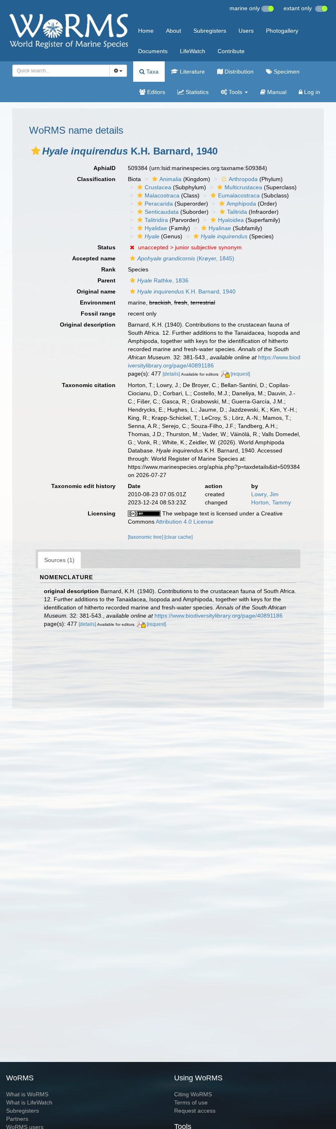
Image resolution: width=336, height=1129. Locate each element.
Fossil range (98, 313)
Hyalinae (220, 228)
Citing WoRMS (193, 1094)
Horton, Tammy (271, 502)
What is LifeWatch (29, 1102)
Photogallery (282, 30)
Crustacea (158, 187)
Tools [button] (235, 92)
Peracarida (159, 203)
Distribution (238, 71)
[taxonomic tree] (146, 537)
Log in (311, 92)
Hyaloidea (231, 220)
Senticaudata (162, 211)
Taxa (152, 71)
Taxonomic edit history (83, 486)
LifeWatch (192, 51)
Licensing (102, 513)
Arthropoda (243, 179)
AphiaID (104, 168)
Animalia (170, 179)
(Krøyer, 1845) (185, 258)
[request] (240, 374)
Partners (17, 1119)
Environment (98, 302)
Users (246, 30)
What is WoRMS (27, 1094)
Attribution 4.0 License (184, 521)
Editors (155, 92)
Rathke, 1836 (162, 280)
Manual (276, 92)
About (173, 30)
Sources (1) (59, 560)
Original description (88, 324)
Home (146, 30)
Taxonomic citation (89, 385)
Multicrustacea (243, 187)
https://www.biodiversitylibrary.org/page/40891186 (218, 615)
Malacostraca (162, 195)
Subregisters (209, 30)
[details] (171, 374)
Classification (96, 179)
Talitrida (237, 211)
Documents (153, 51)
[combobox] (61, 71)
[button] (35, 151)
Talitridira (156, 220)
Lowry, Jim (265, 494)
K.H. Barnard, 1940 (186, 291)
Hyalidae (156, 228)
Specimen (286, 71)
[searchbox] (59, 70)
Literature (191, 71)
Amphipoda (241, 203)
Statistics (196, 92)
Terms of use (191, 1102)
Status (107, 247)
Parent (107, 280)
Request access (195, 1110)
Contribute (231, 51)
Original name (96, 291)
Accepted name (94, 258)
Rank (108, 269)
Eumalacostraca (239, 195)
